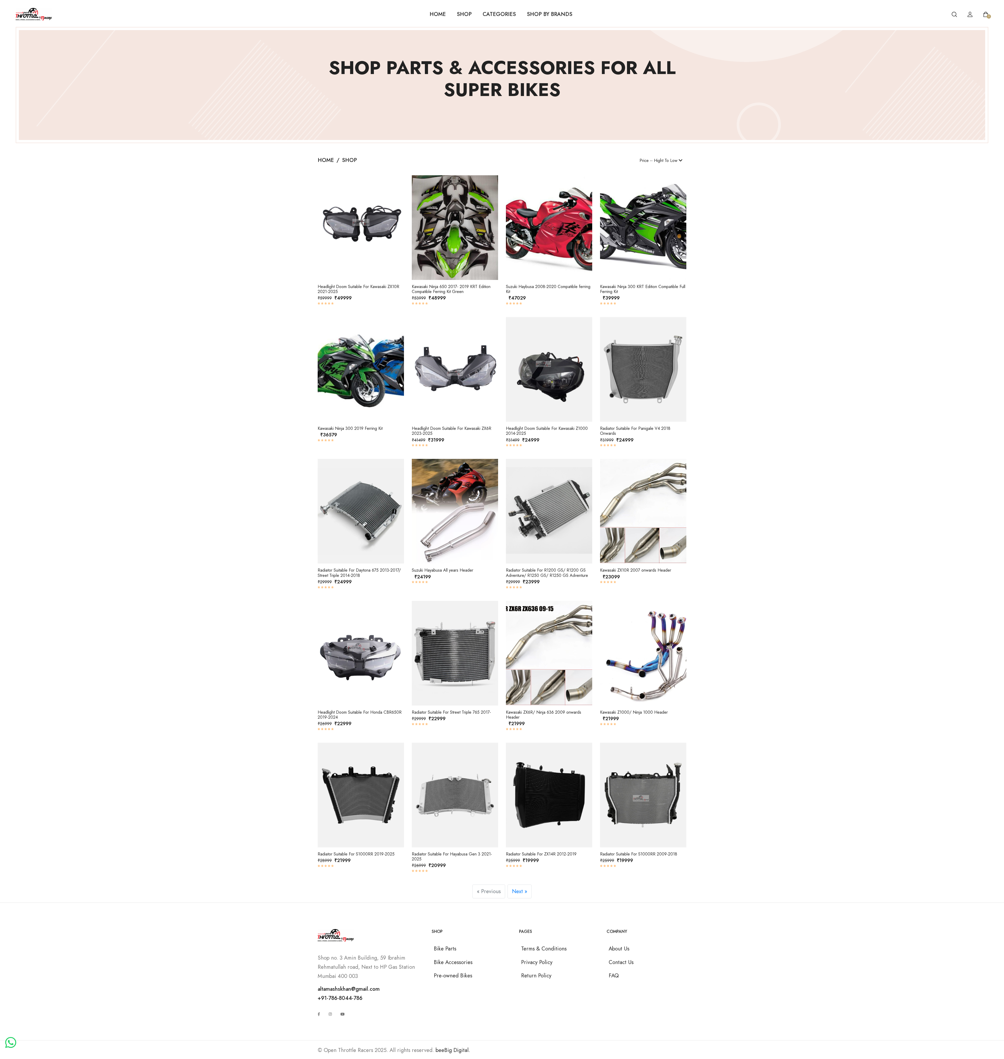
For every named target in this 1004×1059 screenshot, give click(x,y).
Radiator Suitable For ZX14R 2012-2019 (541, 854)
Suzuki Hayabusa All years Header (442, 570)
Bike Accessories (453, 962)
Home (438, 14)
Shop (464, 14)
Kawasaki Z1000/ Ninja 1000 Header (634, 712)
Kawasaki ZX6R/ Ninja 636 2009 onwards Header (543, 714)
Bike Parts (445, 949)
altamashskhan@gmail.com (349, 989)
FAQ (614, 975)
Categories (499, 14)
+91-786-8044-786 (340, 998)
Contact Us (621, 962)
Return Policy (536, 975)
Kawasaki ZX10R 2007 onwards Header (635, 570)
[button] (325, 229)
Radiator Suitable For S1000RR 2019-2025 (356, 854)
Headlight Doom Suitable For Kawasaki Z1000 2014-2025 (547, 430)
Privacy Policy (536, 962)
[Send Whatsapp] (10, 1043)
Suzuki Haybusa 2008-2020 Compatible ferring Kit (548, 289)
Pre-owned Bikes (453, 975)
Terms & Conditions (544, 949)
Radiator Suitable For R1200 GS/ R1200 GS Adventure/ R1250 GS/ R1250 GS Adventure (547, 572)
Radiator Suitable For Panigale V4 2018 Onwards (635, 430)
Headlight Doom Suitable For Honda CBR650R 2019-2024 (360, 714)
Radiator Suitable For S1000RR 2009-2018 (638, 854)
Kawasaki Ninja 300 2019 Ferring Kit (350, 428)
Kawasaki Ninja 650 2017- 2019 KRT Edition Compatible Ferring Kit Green (451, 289)
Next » (519, 891)
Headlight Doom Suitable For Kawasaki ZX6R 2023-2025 (451, 430)
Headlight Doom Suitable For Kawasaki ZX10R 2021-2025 (358, 289)
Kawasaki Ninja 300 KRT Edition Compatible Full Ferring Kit (642, 289)
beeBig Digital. (453, 1050)
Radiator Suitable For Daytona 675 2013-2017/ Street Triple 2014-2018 (359, 572)
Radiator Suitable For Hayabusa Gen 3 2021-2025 (452, 856)
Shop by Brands (549, 14)
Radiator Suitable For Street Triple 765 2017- (451, 712)
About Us (619, 949)
